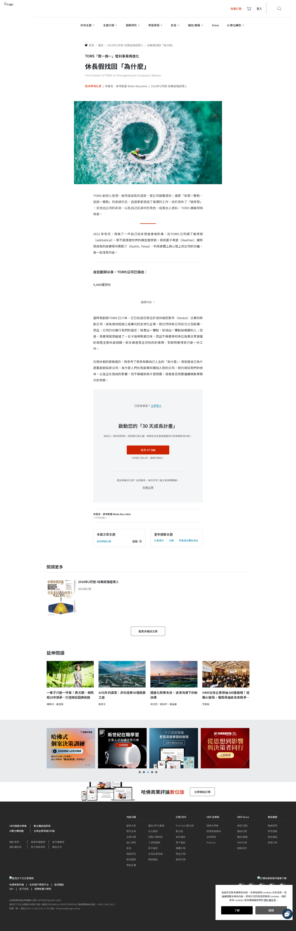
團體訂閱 (180, 848)
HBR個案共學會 (18, 826)
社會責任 (159, 540)
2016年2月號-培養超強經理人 (169, 86)
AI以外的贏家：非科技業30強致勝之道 (122, 695)
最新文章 (131, 825)
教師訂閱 (180, 859)
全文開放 (153, 831)
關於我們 (14, 842)
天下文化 (24, 888)
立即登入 (156, 406)
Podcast (211, 842)
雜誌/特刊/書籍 (156, 825)
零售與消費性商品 (188, 540)
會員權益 (272, 836)
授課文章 (272, 842)
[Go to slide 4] (152, 772)
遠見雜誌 (59, 884)
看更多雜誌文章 (148, 631)
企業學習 (211, 836)
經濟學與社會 (93, 86)
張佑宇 (163, 704)
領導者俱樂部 (213, 831)
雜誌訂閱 (242, 831)
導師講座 (153, 859)
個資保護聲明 (38, 842)
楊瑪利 (50, 704)
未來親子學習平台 (39, 884)
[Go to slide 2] (144, 772)
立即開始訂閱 (202, 792)
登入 (259, 8)
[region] (148, 748)
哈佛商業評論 (16, 884)
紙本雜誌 (180, 836)
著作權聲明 (58, 842)
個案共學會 (212, 825)
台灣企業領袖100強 (44, 830)
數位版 (179, 831)
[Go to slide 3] (148, 772)
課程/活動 (242, 825)
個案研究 (131, 853)
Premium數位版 (185, 825)
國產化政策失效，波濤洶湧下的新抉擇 (174, 695)
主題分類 (131, 836)
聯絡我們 (272, 825)
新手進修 (153, 848)
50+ (11, 888)
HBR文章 (242, 842)
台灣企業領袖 (155, 853)
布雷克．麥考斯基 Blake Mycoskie (126, 86)
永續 (171, 540)
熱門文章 (131, 831)
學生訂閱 (180, 853)
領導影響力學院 (42, 888)
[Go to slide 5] (156, 772)
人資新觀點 (154, 842)
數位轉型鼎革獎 (42, 826)
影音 (128, 848)
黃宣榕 (59, 704)
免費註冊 (148, 487)
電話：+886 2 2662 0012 (103, 904)
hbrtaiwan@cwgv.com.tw (68, 908)
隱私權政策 (15, 847)
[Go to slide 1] (140, 772)
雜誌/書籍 (242, 836)
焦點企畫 (131, 865)
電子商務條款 (38, 847)
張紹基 (173, 704)
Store (215, 25)
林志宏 (154, 704)
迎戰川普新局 (155, 836)
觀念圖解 (131, 859)
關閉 (271, 910)
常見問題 (272, 831)
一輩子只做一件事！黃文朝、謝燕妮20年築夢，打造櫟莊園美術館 (70, 695)
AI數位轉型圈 (16, 830)
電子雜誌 (180, 842)
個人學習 (131, 842)
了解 (237, 910)
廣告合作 (57, 847)
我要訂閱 (236, 8)
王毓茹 (205, 704)
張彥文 (102, 704)
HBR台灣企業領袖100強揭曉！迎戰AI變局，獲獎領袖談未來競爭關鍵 (225, 695)
